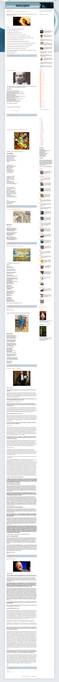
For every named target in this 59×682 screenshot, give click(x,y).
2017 (41, 123)
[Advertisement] (21, 63)
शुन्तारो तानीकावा (15, 115)
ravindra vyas (42, 102)
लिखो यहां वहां (41, 170)
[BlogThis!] (21, 55)
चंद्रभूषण (42, 86)
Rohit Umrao (42, 75)
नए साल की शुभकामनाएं (11, 70)
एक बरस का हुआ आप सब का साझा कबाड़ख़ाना (44, 54)
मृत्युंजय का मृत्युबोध (42, 270)
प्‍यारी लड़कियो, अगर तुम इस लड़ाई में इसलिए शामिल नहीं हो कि (17, 11)
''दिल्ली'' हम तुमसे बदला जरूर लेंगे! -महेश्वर (47, 271)
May (40, 136)
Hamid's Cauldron (42, 276)
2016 (41, 124)
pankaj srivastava (43, 101)
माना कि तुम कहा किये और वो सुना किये (47, 294)
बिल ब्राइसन (10, 556)
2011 (41, 141)
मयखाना (41, 299)
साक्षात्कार (11, 556)
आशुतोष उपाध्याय (42, 84)
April (40, 137)
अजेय (41, 82)
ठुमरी (40, 210)
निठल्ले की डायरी (42, 233)
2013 (41, 127)
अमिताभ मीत (42, 83)
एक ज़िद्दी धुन (41, 187)
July (40, 134)
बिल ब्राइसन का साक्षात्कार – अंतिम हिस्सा (14, 368)
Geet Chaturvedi (43, 73)
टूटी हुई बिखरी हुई (42, 239)
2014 (41, 126)
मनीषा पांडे (11, 56)
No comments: (16, 114)
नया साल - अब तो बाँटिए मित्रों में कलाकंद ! (14, 209)
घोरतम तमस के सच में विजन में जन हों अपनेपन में (15, 246)
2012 (41, 128)
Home (22, 670)
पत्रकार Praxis (42, 216)
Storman (31, 676)
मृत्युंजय (41, 95)
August (41, 133)
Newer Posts (8, 670)
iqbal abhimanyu (43, 100)
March (41, 138)
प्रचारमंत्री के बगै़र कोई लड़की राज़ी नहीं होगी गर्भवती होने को (17, 129)
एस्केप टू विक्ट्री (45, 265)
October (41, 131)
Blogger (36, 676)
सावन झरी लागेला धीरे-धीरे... (46, 34)
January (41, 140)
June (40, 135)
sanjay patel (42, 103)
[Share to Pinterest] (23, 55)
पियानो (10, 115)
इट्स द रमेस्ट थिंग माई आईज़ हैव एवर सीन (47, 57)
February (41, 139)
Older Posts (35, 670)
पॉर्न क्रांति (41, 203)
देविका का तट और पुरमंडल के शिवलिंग (47, 228)
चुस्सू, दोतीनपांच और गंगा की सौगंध (43, 251)
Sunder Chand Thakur (43, 76)
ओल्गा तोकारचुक (41, 207)
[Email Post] (19, 114)
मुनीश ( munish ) (42, 94)
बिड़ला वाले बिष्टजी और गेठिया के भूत (47, 30)
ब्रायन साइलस (13, 115)
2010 (41, 142)
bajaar (41, 193)
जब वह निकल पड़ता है (42, 65)
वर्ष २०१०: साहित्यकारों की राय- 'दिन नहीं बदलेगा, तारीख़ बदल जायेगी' (47, 42)
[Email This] (20, 55)
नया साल (9, 115)
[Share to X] (22, 55)
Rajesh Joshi (42, 74)
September (41, 132)
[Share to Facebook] (23, 365)
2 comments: (16, 667)
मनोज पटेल (42, 92)
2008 (41, 144)
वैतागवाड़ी (41, 255)
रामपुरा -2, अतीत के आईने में (46, 234)
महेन (41, 93)
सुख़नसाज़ (41, 293)
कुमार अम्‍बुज (41, 206)
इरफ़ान (41, 85)
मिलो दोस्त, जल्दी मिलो (10, 310)
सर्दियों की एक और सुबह (46, 288)
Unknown (42, 77)
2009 (41, 143)
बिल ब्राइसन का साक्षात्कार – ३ (12, 558)
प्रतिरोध (9, 56)
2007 (41, 145)
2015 (41, 125)
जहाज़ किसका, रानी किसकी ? (46, 182)
